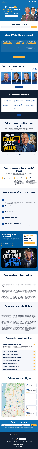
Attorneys (21, 1)
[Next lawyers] (36, 69)
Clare (7, 441)
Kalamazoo (25, 441)
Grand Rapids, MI (28, 395)
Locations (11, 1)
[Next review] (20, 115)
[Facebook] (16, 446)
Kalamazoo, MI (28, 406)
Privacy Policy (14, 427)
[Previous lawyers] (33, 69)
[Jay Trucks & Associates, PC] (15, 439)
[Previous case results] (15, 54)
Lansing (10, 441)
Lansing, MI (27, 389)
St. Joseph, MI (28, 412)
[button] (16, 391)
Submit (33, 27)
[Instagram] (18, 446)
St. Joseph (30, 441)
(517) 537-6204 (28, 392)
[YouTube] (21, 446)
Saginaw (20, 441)
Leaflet (17, 416)
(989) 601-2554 (28, 240)
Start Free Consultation (18, 57)
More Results (18, 59)
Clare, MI (27, 384)
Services (16, 1)
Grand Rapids (15, 441)
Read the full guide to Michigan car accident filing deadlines (14, 348)
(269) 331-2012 (28, 415)
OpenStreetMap (20, 416)
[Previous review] (18, 115)
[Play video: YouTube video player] (19, 142)
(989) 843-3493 (28, 386)
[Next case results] (22, 54)
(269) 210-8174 (28, 409)
